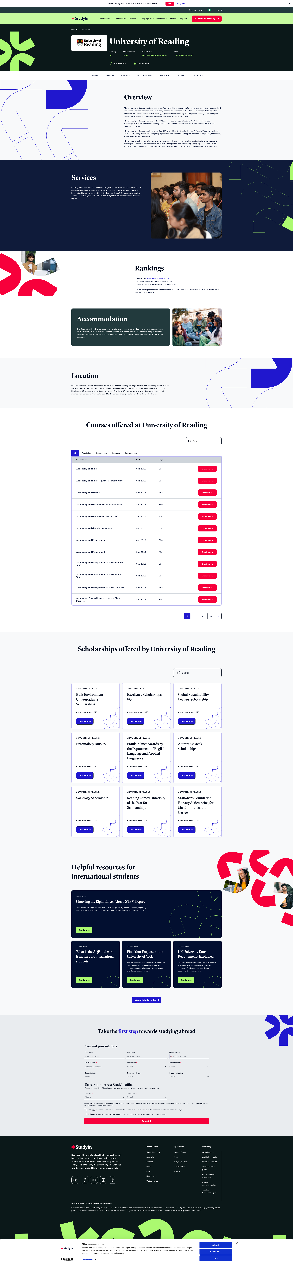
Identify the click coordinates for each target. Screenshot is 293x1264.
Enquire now (207, 469)
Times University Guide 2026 (158, 278)
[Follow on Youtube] (94, 1180)
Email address (91, 1063)
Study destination (177, 1073)
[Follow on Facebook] (84, 1180)
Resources (160, 18)
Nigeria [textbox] (88, 1097)
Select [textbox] (130, 1066)
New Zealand (151, 1176)
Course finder (120, 18)
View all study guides (145, 1000)
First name (89, 1052)
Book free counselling (205, 18)
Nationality (132, 1063)
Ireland (149, 1171)
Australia (150, 1157)
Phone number (175, 1052)
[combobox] (173, 1056)
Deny (216, 1258)
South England (119, 63)
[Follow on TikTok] (112, 1180)
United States (152, 1181)
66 (210, 616)
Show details (87, 1259)
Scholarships (179, 1166)
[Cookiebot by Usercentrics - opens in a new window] (67, 1259)
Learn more (85, 721)
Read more (84, 930)
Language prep (147, 18)
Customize (214, 1252)
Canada (149, 1162)
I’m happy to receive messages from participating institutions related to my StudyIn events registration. (127, 1114)
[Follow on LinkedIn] (75, 1180)
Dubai (148, 1166)
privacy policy (202, 1103)
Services (132, 18)
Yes (169, 4)
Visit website (143, 63)
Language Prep (180, 1162)
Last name (132, 1052)
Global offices (208, 1152)
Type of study (91, 1073)
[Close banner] (237, 1243)
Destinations (104, 18)
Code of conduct (209, 1162)
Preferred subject (134, 1073)
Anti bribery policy (210, 1157)
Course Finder (180, 1152)
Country (89, 1093)
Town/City (132, 1093)
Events (173, 18)
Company (183, 18)
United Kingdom (153, 1152)
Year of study (175, 1063)
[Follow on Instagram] (103, 1180)
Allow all (215, 1245)
